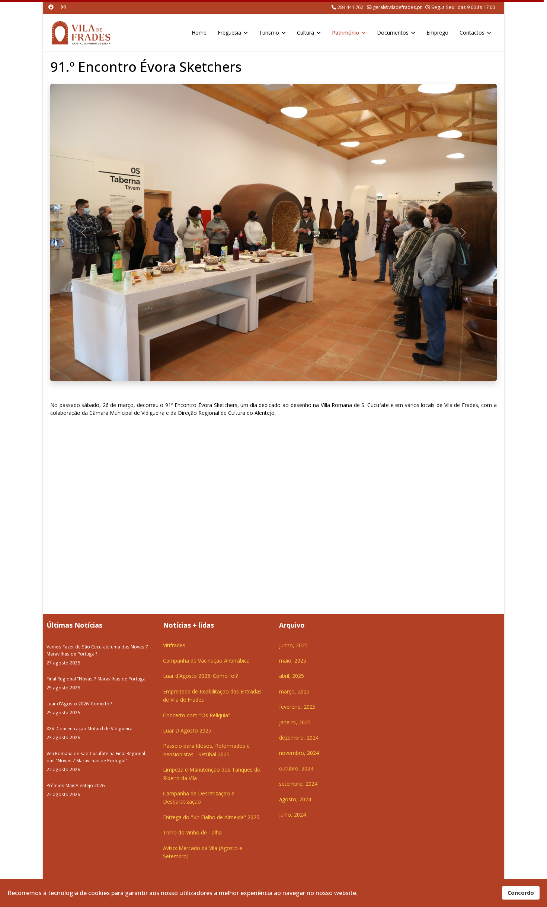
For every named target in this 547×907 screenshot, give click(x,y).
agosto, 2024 (295, 799)
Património (345, 32)
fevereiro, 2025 (297, 706)
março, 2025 (294, 691)
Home (199, 32)
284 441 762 (350, 7)
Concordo (521, 892)
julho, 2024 (292, 814)
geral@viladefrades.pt (397, 7)
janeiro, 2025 (295, 722)
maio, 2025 (292, 660)
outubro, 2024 (296, 768)
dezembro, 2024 (299, 737)
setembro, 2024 (298, 783)
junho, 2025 (293, 645)
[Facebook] (51, 6)
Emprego (437, 32)
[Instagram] (63, 6)
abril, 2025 (291, 675)
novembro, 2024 (299, 752)
